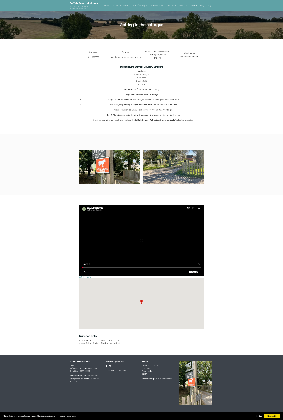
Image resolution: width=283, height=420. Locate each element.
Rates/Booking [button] (139, 5)
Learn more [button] (71, 416)
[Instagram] (110, 366)
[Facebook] (106, 366)
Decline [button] (259, 416)
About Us (183, 5)
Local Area (171, 5)
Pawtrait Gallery (197, 5)
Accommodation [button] (120, 5)
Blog (209, 5)
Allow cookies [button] (272, 416)
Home (106, 5)
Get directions (85, 277)
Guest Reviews (157, 5)
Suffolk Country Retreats (84, 3)
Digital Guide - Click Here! (116, 370)
